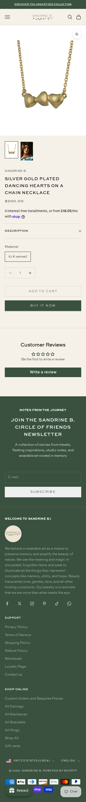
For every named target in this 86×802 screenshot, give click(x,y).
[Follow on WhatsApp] (69, 603)
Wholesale (13, 658)
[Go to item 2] (26, 151)
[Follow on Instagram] (32, 603)
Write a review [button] (43, 372)
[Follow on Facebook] (7, 603)
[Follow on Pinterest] (44, 603)
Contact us (13, 674)
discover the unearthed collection (43, 4)
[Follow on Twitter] (19, 603)
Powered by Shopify (60, 771)
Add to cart (43, 291)
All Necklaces (16, 714)
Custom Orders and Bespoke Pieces (34, 698)
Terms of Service (18, 635)
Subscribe (43, 491)
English (68, 761)
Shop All (12, 738)
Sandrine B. (16, 171)
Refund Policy (16, 651)
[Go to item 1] (11, 149)
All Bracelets (15, 722)
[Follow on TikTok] (56, 603)
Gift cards (13, 746)
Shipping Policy (17, 643)
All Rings (12, 730)
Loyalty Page (15, 666)
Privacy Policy (16, 627)
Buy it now (43, 305)
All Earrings (14, 706)
